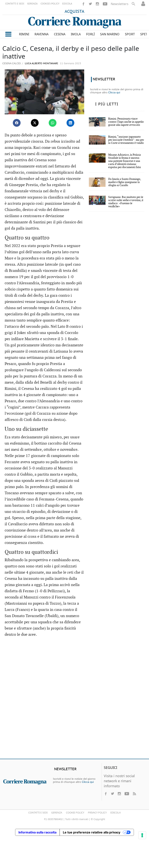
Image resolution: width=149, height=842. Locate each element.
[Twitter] (90, 4)
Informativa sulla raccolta (37, 832)
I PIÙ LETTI (106, 104)
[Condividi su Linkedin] (70, 122)
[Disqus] (74, 699)
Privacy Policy (97, 812)
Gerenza (56, 812)
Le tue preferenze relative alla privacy (91, 832)
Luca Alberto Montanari (41, 63)
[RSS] (134, 794)
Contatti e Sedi (38, 812)
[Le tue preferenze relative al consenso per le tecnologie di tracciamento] (142, 835)
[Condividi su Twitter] (34, 122)
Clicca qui (114, 92)
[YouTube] (105, 4)
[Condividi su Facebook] (16, 122)
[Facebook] (83, 4)
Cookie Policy (75, 812)
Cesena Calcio (11, 63)
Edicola (115, 812)
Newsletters (119, 4)
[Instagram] (97, 4)
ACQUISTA (74, 11)
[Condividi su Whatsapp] (52, 122)
